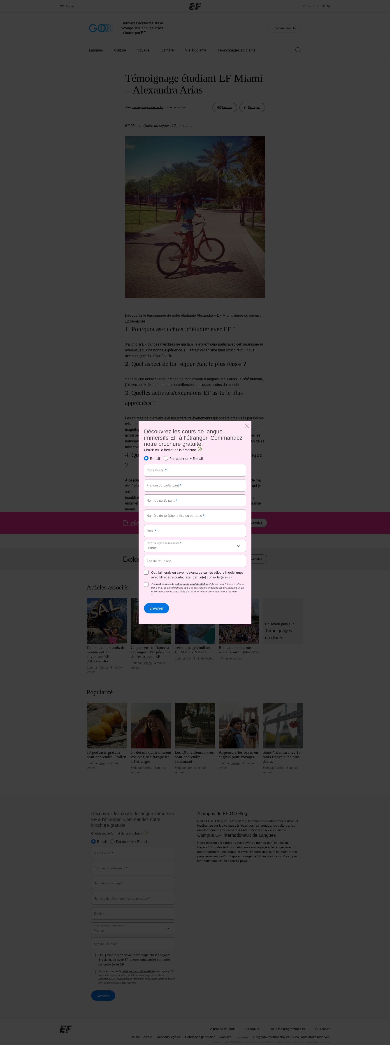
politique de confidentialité (191, 584)
